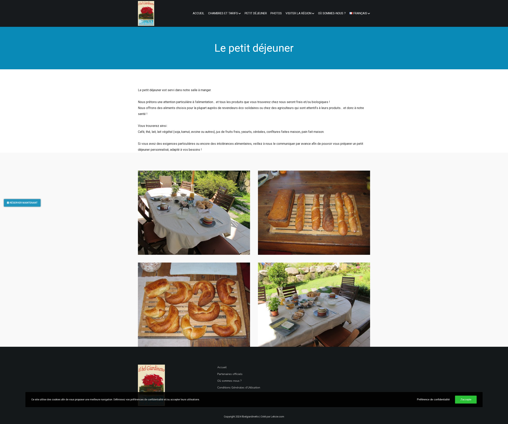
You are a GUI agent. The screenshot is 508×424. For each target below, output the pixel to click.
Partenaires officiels (229, 374)
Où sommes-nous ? (229, 381)
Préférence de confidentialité (433, 399)
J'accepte (465, 399)
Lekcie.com (277, 416)
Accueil (222, 367)
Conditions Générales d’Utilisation (238, 387)
